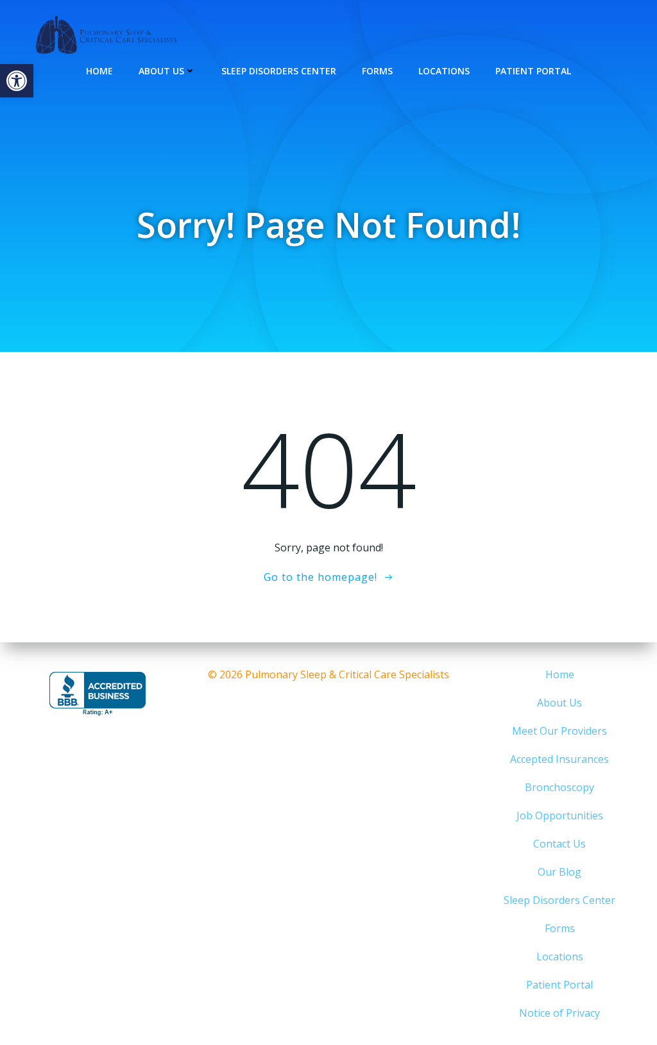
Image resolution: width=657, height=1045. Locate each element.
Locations (444, 71)
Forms (377, 71)
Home (99, 71)
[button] (16, 80)
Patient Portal (533, 71)
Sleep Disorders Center (278, 71)
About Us (161, 71)
